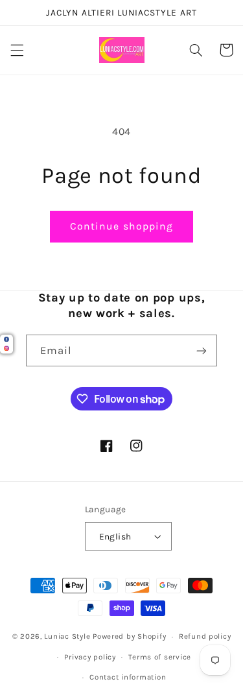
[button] (17, 50)
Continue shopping (121, 226)
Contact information (127, 677)
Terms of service (159, 656)
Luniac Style (67, 636)
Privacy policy (89, 656)
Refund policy (205, 636)
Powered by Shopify (129, 636)
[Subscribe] (201, 350)
